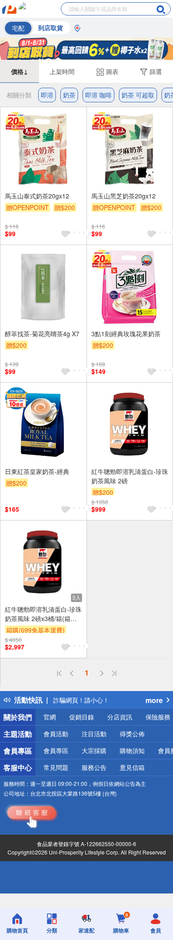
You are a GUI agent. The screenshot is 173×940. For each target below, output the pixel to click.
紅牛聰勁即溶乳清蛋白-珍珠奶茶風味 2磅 (129, 476)
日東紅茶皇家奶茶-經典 (37, 471)
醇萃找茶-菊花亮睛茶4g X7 (42, 333)
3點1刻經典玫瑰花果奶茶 (126, 333)
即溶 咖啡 (98, 94)
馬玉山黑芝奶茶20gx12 (123, 195)
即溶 (47, 94)
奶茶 (69, 94)
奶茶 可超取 (138, 94)
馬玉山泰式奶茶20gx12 (37, 195)
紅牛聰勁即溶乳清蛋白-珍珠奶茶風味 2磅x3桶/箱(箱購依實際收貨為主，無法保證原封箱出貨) (43, 614)
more (154, 700)
